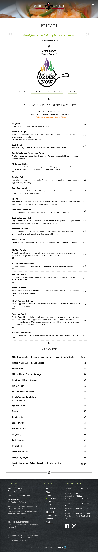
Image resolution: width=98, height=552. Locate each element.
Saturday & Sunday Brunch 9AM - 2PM (47, 92)
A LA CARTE (72, 92)
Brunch (51, 504)
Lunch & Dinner (52, 500)
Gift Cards (50, 512)
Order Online (51, 515)
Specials (49, 518)
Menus (49, 495)
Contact (49, 522)
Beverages (52, 508)
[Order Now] (49, 71)
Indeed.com (14, 527)
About (48, 492)
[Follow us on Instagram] (74, 526)
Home (48, 488)
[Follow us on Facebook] (67, 526)
